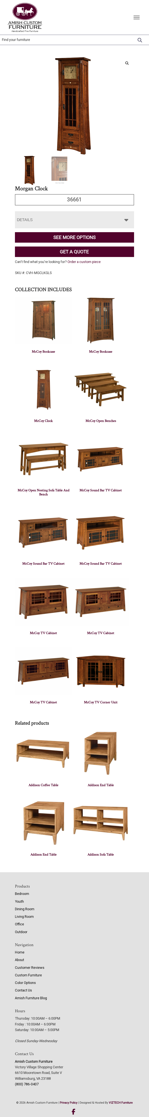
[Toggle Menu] (136, 17)
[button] (127, 63)
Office (19, 924)
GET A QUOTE (74, 251)
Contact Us (23, 990)
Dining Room (24, 909)
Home (19, 952)
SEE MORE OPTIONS (74, 237)
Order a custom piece (84, 262)
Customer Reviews (29, 968)
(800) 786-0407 (27, 1084)
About (19, 960)
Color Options (25, 983)
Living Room (24, 917)
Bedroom (22, 894)
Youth (19, 901)
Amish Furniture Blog (31, 998)
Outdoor (21, 932)
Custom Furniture (28, 975)
